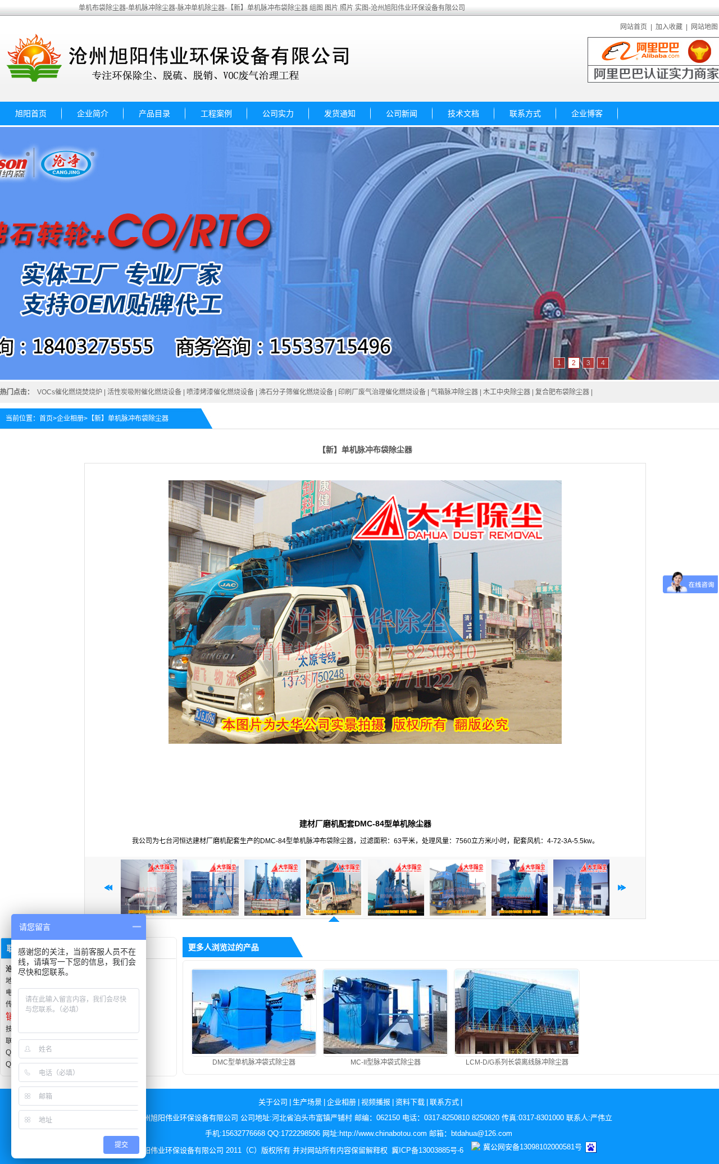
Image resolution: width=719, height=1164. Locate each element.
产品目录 (154, 113)
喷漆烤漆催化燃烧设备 (220, 392)
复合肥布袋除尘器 (562, 392)
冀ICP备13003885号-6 (427, 1150)
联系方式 (525, 113)
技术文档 (463, 113)
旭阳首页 (31, 113)
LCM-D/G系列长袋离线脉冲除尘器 (517, 1062)
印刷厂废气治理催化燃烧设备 (382, 392)
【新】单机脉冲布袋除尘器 (128, 418)
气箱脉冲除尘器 (454, 392)
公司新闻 (401, 113)
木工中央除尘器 (506, 392)
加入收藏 (669, 27)
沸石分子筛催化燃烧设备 (296, 392)
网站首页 (633, 27)
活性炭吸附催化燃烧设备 (144, 392)
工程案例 (216, 113)
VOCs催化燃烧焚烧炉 (69, 392)
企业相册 (70, 418)
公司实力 (278, 113)
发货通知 (340, 113)
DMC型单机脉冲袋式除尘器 (253, 1062)
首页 (46, 418)
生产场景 (307, 1102)
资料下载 (410, 1102)
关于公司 (273, 1102)
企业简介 (92, 113)
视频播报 (375, 1102)
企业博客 (587, 113)
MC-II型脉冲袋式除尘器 (386, 1062)
